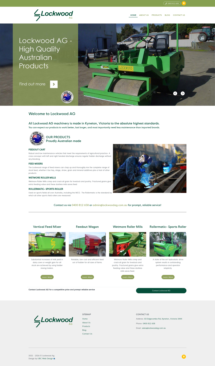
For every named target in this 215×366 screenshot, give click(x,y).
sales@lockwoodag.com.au (154, 328)
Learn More (47, 277)
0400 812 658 (173, 3)
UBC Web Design (45, 358)
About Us (86, 322)
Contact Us (87, 333)
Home (85, 318)
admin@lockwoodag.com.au (110, 205)
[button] (184, 3)
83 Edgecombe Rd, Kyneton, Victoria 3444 (163, 318)
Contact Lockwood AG (161, 290)
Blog (84, 330)
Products (86, 326)
